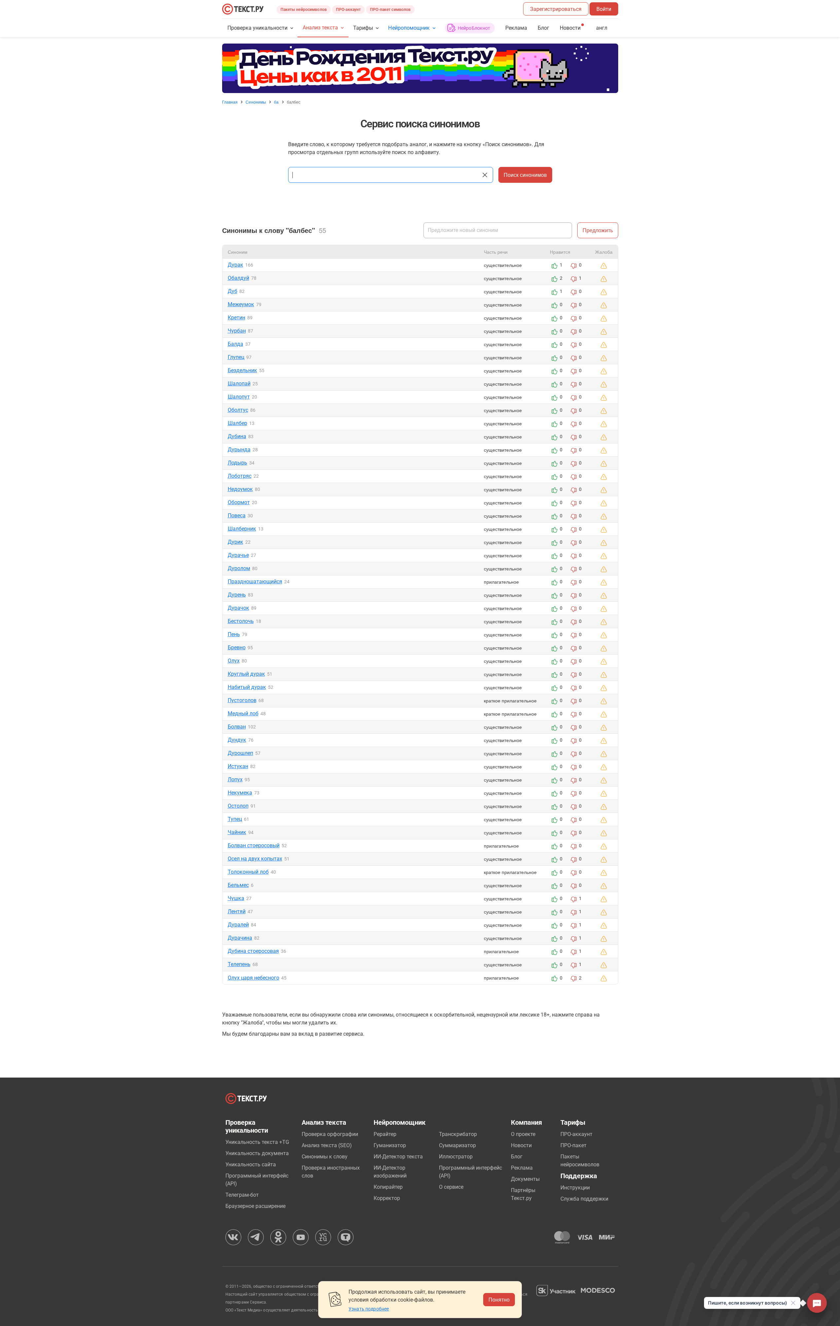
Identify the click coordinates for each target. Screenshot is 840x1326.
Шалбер (237, 423)
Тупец (235, 819)
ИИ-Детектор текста (398, 1156)
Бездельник (242, 370)
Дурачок (238, 608)
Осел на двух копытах (255, 859)
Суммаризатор (457, 1145)
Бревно (237, 647)
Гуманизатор (390, 1145)
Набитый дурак (247, 687)
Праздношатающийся (255, 581)
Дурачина (240, 938)
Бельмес (238, 885)
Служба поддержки (584, 1199)
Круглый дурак (246, 674)
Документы (525, 1179)
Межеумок (241, 304)
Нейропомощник (408, 28)
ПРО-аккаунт (348, 9)
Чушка (236, 898)
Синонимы (256, 102)
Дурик (235, 542)
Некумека (240, 793)
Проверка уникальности (257, 28)
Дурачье (238, 555)
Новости (521, 1145)
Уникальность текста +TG (257, 1142)
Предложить (598, 230)
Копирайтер (388, 1187)
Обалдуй (238, 278)
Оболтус (238, 410)
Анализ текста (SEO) (327, 1145)
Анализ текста (320, 27)
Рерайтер (385, 1134)
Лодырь (237, 463)
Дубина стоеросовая (253, 951)
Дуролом (239, 568)
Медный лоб (243, 713)
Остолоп (238, 806)
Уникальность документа (257, 1153)
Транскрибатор (458, 1134)
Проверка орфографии (330, 1134)
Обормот (239, 502)
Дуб (232, 291)
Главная (230, 102)
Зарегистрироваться (556, 9)
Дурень (237, 595)
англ (601, 28)
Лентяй (237, 911)
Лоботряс (240, 476)
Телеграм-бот (242, 1195)
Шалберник (242, 529)
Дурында (239, 449)
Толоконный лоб (248, 872)
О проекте (523, 1134)
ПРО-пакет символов (390, 9)
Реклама (516, 28)
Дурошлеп (240, 753)
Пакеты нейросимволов (304, 9)
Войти (603, 9)
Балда (235, 344)
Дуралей (238, 925)
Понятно (499, 1299)
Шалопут (239, 397)
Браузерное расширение (255, 1206)
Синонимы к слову (325, 1156)
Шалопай (239, 383)
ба (276, 102)
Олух (234, 661)
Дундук (237, 740)
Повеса (237, 515)
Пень (234, 634)
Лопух (235, 779)
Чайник (237, 832)
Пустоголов (242, 700)
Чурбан (237, 331)
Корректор (387, 1198)
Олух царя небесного (253, 978)
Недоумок (240, 489)
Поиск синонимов (525, 174)
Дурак (235, 265)
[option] (420, 68)
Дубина (237, 436)
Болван (237, 727)
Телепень (239, 964)
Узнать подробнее (369, 1309)
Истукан (238, 766)
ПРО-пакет (573, 1145)
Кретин (236, 317)
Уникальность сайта (250, 1164)
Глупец (236, 357)
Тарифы (363, 28)
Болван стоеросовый (254, 845)
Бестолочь (241, 621)
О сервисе (451, 1187)
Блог (543, 28)
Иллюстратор (456, 1156)
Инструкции (575, 1187)
